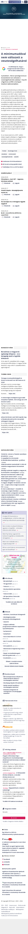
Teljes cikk (12, 393)
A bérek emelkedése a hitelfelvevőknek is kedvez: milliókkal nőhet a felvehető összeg (13, 499)
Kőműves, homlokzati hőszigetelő (14, 614)
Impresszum (13, 905)
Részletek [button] (7, 183)
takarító (6, 622)
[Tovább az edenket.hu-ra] (14, 704)
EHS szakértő (10, 646)
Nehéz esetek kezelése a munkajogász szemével (11, 686)
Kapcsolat (12, 907)
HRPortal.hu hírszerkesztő (12, 49)
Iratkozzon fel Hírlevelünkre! (12, 161)
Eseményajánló (6, 173)
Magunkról (4, 907)
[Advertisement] (14, 284)
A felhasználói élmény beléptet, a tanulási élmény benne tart (14, 775)
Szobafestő (7, 634)
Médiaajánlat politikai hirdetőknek (11, 913)
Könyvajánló (8, 839)
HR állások (8, 578)
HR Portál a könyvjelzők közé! (12, 164)
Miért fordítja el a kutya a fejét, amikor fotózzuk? (12, 741)
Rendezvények (10, 674)
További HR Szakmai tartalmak (13, 801)
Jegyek (17, 183)
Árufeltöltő (9, 658)
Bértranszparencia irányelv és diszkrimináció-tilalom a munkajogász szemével (13, 678)
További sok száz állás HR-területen (14, 603)
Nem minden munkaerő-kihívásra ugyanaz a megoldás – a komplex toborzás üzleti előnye (13, 528)
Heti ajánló (8, 513)
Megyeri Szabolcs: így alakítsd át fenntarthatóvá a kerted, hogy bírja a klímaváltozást (13, 720)
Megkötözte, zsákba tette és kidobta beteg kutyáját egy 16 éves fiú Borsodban (14, 736)
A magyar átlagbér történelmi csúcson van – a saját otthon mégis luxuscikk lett (13, 485)
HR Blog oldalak (10, 750)
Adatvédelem (20, 907)
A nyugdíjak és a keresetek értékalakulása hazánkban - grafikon (13, 460)
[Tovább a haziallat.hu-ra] (14, 727)
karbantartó (7, 631)
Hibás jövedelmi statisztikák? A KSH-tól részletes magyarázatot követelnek (13, 466)
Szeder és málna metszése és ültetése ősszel (12, 709)
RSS (2, 905)
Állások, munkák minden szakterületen (14, 662)
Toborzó (8, 586)
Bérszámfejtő (10, 581)
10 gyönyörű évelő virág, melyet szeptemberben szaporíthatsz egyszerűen (13, 714)
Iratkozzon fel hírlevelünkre (9, 915)
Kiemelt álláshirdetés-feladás (14, 666)
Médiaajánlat (20, 909)
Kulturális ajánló (10, 869)
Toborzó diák (10, 594)
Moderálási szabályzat (7, 909)
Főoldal (4, 151)
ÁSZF (6, 905)
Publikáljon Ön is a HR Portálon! (12, 167)
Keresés (5, 812)
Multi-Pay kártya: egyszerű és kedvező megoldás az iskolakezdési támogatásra (13, 536)
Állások (7, 612)
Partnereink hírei (11, 701)
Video (6, 830)
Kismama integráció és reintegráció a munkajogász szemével (12, 691)
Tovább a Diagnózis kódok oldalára (13, 821)
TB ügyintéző (10, 584)
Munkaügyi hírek (12, 151)
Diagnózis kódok (10, 809)
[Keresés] (22, 2)
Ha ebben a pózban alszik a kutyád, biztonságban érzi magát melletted (13, 731)
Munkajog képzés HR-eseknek (13, 683)
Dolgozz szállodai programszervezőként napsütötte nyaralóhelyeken (14, 626)
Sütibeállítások (5, 911)
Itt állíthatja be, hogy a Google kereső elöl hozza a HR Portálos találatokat (15, 68)
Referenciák (21, 905)
